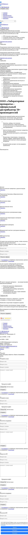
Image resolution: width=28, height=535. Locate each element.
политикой (11, 261)
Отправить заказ (4, 8)
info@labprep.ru (4, 4)
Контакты (5, 18)
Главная (5, 12)
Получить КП (4, 67)
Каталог (5, 14)
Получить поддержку (6, 71)
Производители (7, 15)
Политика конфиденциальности (8, 346)
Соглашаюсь (5, 259)
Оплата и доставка (8, 17)
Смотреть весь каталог (6, 41)
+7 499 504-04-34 (4, 7)
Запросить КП (4, 295)
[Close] (0, 492)
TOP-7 (7, 347)
